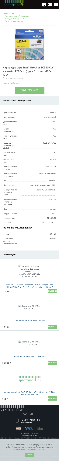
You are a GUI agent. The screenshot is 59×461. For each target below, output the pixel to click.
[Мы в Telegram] (33, 413)
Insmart (35, 435)
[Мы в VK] (26, 413)
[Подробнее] (52, 291)
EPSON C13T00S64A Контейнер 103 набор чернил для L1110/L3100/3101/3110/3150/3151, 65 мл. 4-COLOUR (29, 285)
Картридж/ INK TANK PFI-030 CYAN (30, 320)
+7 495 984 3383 (31, 420)
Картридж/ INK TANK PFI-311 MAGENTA (30, 356)
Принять (29, 455)
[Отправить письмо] (50, 4)
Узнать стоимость (29, 90)
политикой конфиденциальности (30, 449)
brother (20, 78)
